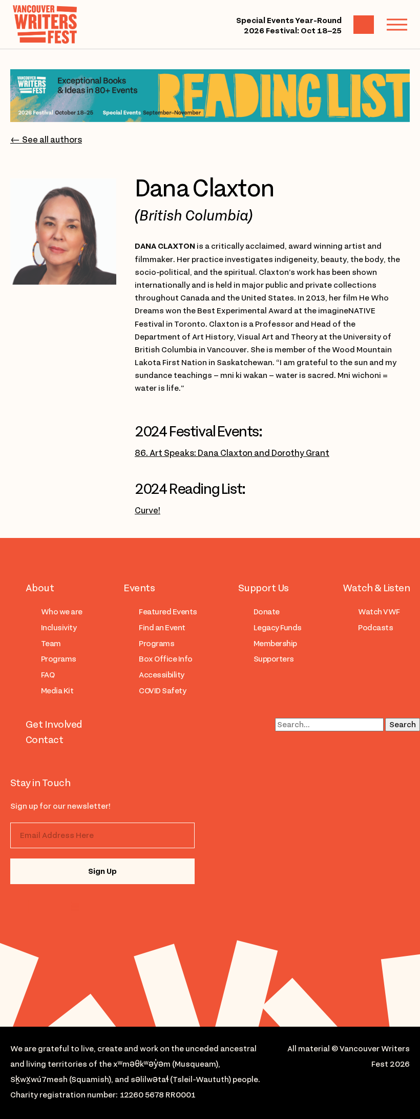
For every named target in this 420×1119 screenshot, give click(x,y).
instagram (32, 907)
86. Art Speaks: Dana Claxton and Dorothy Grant (232, 452)
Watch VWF (379, 612)
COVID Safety (162, 691)
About (40, 588)
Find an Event (162, 628)
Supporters (274, 659)
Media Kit (57, 691)
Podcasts (375, 628)
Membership (275, 643)
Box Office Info (165, 659)
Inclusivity (58, 628)
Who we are (61, 612)
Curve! (147, 510)
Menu (396, 24)
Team (51, 643)
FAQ (47, 675)
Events (139, 588)
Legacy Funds (278, 628)
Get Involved (54, 724)
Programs (58, 659)
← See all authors (46, 139)
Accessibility (161, 675)
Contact (44, 739)
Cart (363, 24)
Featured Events (168, 612)
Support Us (263, 588)
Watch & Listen (376, 588)
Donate (267, 612)
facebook (73, 907)
